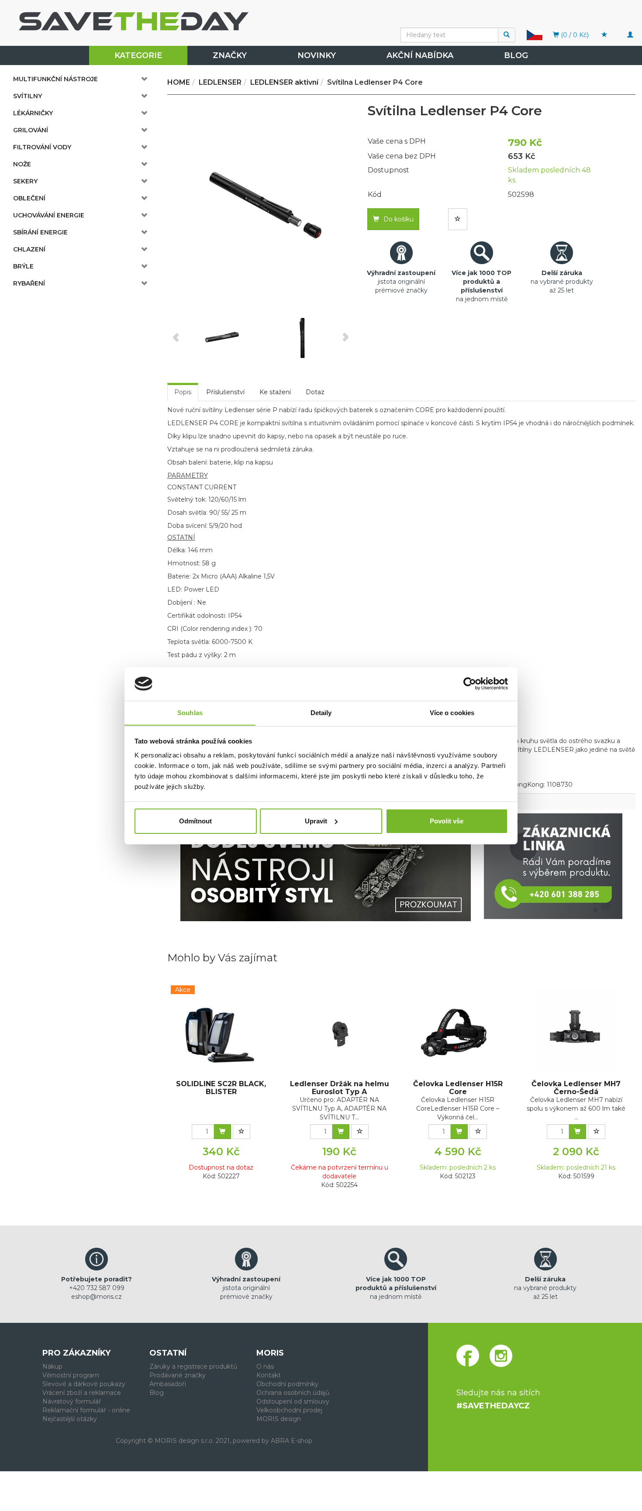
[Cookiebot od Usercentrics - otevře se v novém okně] (469, 683)
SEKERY (25, 181)
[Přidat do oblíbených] (457, 219)
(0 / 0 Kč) (574, 35)
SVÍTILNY (27, 96)
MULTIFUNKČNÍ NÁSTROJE (55, 79)
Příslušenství (225, 392)
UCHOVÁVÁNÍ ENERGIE (48, 215)
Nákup (52, 1366)
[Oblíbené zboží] (604, 35)
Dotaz (315, 392)
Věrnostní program (70, 1375)
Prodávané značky (177, 1375)
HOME (178, 82)
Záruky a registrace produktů (193, 1366)
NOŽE (22, 164)
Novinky (316, 55)
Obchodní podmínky (287, 1384)
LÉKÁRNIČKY (33, 113)
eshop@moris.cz (96, 1297)
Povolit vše (446, 821)
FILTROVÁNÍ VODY (42, 147)
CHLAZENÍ (29, 249)
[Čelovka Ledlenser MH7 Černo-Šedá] (576, 1030)
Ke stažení (275, 392)
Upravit (316, 821)
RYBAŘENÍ (29, 283)
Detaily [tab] (321, 712)
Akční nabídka (420, 55)
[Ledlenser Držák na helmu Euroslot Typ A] (339, 1030)
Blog (516, 55)
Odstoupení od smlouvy (292, 1401)
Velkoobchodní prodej (289, 1410)
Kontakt (268, 1375)
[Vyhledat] (506, 35)
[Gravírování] (325, 867)
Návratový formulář (71, 1401)
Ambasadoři (167, 1384)
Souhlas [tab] (190, 712)
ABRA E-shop (291, 1441)
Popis (182, 392)
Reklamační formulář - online (86, 1410)
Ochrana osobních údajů (292, 1393)
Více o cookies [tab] (452, 712)
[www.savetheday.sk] (534, 34)
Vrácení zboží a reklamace (81, 1393)
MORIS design (278, 1419)
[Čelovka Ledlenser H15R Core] (457, 1030)
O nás (265, 1366)
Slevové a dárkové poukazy (83, 1384)
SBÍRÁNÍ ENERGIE (40, 232)
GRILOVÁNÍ (30, 130)
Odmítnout (195, 821)
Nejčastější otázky (69, 1419)
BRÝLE (23, 266)
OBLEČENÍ (29, 198)
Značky (230, 55)
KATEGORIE (138, 55)
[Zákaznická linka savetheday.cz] (553, 866)
